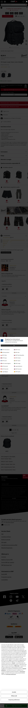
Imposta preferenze (14, 699)
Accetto (14, 692)
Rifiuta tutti (14, 696)
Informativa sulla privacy (11, 674)
